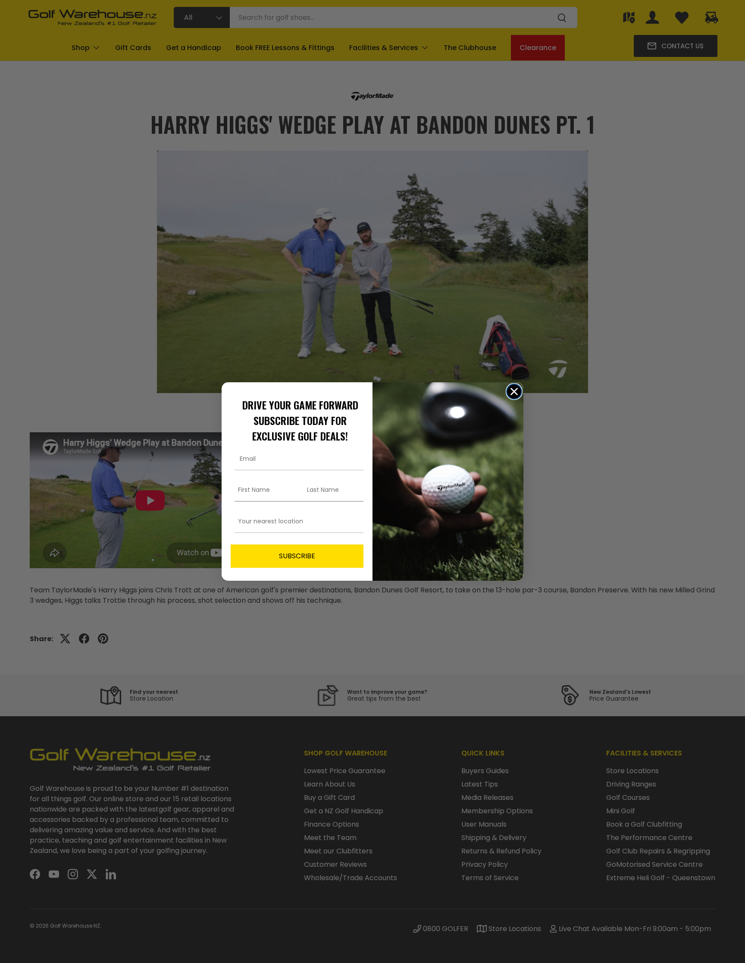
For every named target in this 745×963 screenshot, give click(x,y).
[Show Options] (355, 521)
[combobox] (294, 521)
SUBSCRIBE (297, 556)
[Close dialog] (514, 391)
